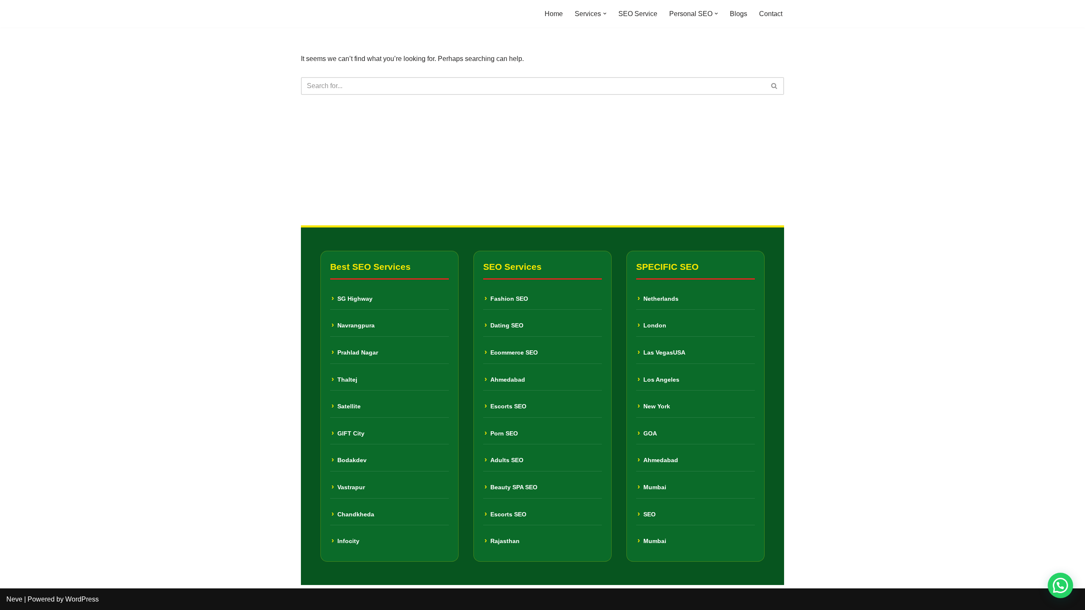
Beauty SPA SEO (513, 487)
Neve (14, 599)
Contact (770, 13)
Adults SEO (506, 460)
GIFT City (350, 433)
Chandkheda (355, 514)
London (654, 325)
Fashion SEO (509, 298)
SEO (649, 514)
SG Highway (355, 298)
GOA (650, 433)
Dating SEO (506, 325)
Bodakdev (352, 460)
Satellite (349, 406)
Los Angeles (661, 379)
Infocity (348, 541)
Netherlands (661, 298)
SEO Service (637, 13)
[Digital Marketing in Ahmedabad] (326, 14)
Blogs (738, 13)
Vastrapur (351, 487)
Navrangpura (356, 325)
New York (656, 406)
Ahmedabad (507, 379)
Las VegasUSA (664, 352)
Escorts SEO (508, 406)
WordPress (82, 599)
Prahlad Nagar (357, 352)
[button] (604, 13)
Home (554, 13)
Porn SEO (504, 433)
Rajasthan (505, 541)
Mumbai (654, 487)
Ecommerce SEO (514, 352)
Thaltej (347, 379)
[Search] (774, 86)
